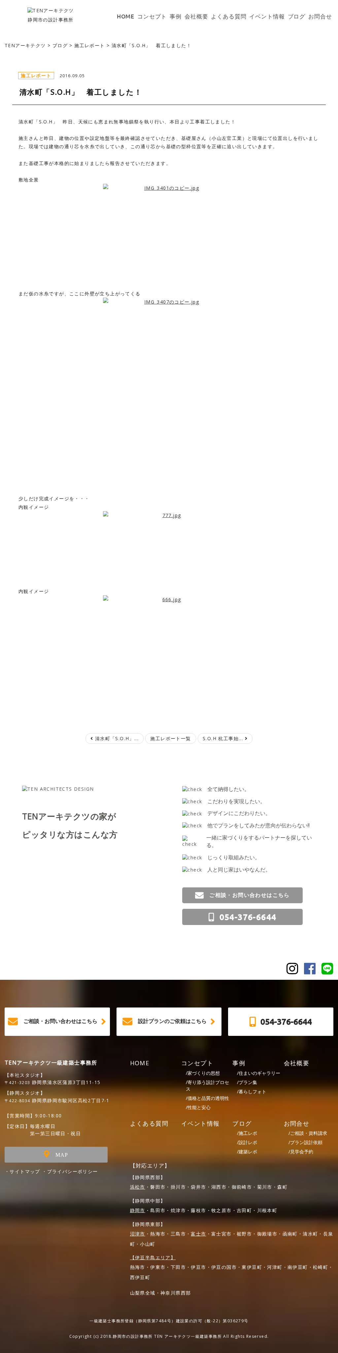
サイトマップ (25, 1171)
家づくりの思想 (203, 1073)
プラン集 (247, 1082)
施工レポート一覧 (170, 738)
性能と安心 (198, 1107)
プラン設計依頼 (305, 1142)
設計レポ (247, 1142)
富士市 (198, 1234)
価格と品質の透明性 (207, 1098)
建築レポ (247, 1151)
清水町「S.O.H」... (116, 738)
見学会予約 (300, 1151)
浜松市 (137, 1187)
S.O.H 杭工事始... (224, 738)
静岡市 (137, 1210)
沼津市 (137, 1234)
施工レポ (247, 1133)
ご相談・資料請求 (307, 1133)
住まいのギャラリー (258, 1073)
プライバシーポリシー (72, 1171)
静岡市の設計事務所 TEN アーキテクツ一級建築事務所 (167, 1336)
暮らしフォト (251, 1091)
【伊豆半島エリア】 (153, 1257)
